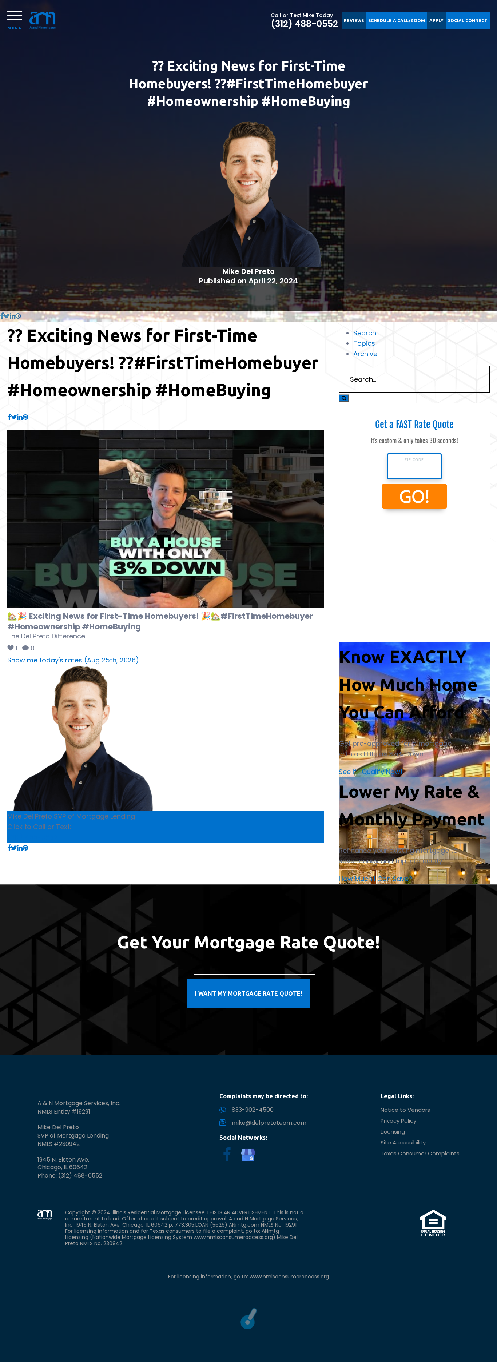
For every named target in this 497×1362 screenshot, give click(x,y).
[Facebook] (227, 1154)
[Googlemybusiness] (248, 1155)
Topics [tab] (364, 343)
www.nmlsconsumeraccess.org (289, 1276)
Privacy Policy (398, 1120)
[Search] (344, 398)
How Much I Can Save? (375, 878)
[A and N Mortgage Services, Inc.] (42, 21)
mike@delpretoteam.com (269, 1123)
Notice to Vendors (405, 1110)
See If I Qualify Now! (370, 771)
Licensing (393, 1131)
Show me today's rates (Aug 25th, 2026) (73, 660)
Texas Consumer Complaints (420, 1153)
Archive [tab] (365, 353)
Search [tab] (364, 333)
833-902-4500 (253, 1110)
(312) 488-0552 (304, 24)
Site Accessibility (403, 1142)
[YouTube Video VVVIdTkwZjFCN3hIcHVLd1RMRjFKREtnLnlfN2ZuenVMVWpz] (165, 519)
